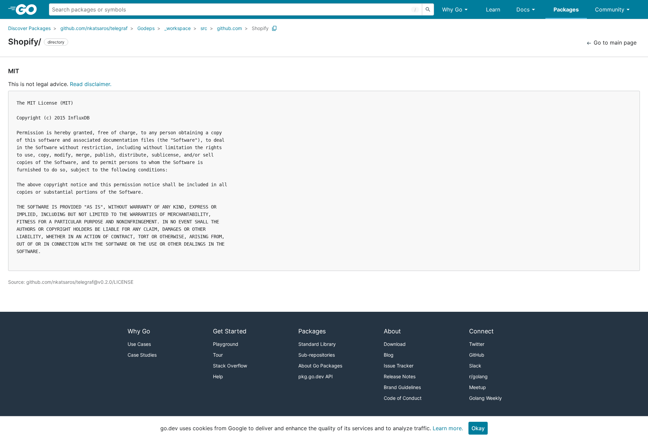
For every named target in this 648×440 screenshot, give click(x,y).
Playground (225, 344)
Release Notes (399, 376)
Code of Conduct (403, 398)
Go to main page (614, 42)
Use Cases (139, 344)
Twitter (476, 344)
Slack (475, 365)
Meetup (477, 387)
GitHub (476, 355)
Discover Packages (29, 28)
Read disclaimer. (90, 84)
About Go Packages (320, 365)
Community (609, 9)
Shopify (260, 28)
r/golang (478, 376)
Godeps (146, 28)
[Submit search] (428, 9)
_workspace (177, 28)
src (203, 28)
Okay (478, 428)
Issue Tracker (398, 365)
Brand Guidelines (402, 387)
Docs (523, 9)
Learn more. (448, 428)
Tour (218, 355)
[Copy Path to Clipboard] (274, 28)
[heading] (28, 9)
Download (395, 344)
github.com (229, 28)
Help (218, 376)
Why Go (452, 9)
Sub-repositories (316, 355)
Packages (566, 9)
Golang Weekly (485, 398)
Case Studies (142, 355)
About (392, 331)
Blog (389, 355)
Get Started (229, 331)
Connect (481, 331)
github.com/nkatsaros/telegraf (94, 28)
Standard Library (317, 344)
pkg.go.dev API (315, 376)
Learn (493, 9)
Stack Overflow (230, 365)
